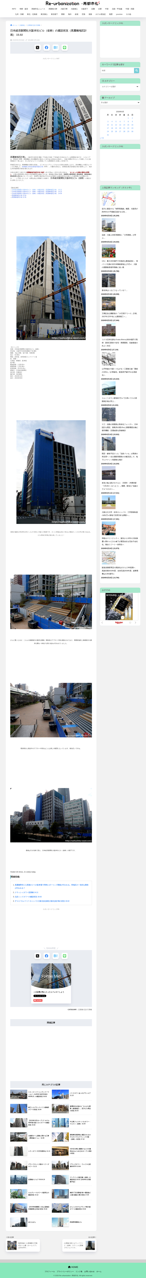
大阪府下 (84, 9)
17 (108, 128)
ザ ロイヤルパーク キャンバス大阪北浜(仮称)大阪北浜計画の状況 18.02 (42, 901)
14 (124, 125)
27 (120, 131)
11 (112, 125)
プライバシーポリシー (65, 1271)
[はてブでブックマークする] (55, 47)
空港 (83, 14)
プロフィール (50, 1271)
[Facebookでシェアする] (46, 47)
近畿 (93, 9)
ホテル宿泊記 (100, 14)
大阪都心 (74, 9)
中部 (106, 9)
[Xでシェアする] (37, 47)
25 (112, 131)
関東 (63, 14)
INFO (14, 9)
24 (108, 131)
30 (132, 131)
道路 (90, 14)
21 (124, 128)
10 (108, 125)
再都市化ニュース (38, 9)
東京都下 (54, 14)
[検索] (136, 70)
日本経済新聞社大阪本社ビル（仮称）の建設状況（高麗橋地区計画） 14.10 (37, 191)
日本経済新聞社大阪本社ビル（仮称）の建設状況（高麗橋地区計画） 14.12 (37, 190)
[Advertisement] (51, 77)
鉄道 (76, 14)
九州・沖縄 (19, 14)
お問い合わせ (89, 1271)
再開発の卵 (53, 9)
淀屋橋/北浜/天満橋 (85, 1009)
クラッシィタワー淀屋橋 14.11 (26, 892)
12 (116, 125)
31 (108, 135)
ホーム (99, 1271)
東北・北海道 (32, 14)
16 (132, 125)
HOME (74, 1267)
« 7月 (102, 138)
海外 (70, 14)
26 (116, 131)
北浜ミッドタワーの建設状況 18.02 (28, 897)
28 (124, 131)
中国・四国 (130, 9)
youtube (119, 14)
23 (132, 128)
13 (120, 125)
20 (120, 128)
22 (128, 128)
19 (116, 128)
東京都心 (44, 14)
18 (112, 128)
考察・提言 (24, 9)
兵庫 (100, 9)
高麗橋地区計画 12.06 (19, 197)
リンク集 (79, 1271)
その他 (128, 14)
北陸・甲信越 (117, 9)
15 (128, 125)
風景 (111, 14)
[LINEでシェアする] (64, 47)
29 (128, 131)
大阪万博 (64, 9)
